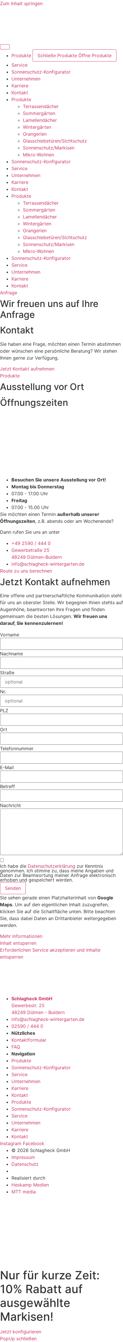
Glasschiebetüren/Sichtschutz (55, 141)
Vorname (9, 634)
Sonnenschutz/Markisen (48, 148)
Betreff (7, 786)
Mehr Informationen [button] (21, 936)
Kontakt (19, 189)
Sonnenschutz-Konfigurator (41, 161)
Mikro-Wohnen (38, 155)
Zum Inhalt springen (21, 3)
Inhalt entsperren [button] (18, 943)
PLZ (4, 710)
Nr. (3, 691)
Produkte (21, 99)
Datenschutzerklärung (51, 866)
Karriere (19, 182)
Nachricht (10, 805)
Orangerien (35, 134)
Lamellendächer (40, 120)
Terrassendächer (41, 106)
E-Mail (7, 767)
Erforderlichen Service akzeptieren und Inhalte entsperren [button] (50, 953)
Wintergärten (37, 127)
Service (19, 168)
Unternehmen (25, 175)
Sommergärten (39, 113)
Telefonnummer (16, 748)
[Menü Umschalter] (5, 46)
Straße (7, 672)
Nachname (11, 653)
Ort (3, 729)
